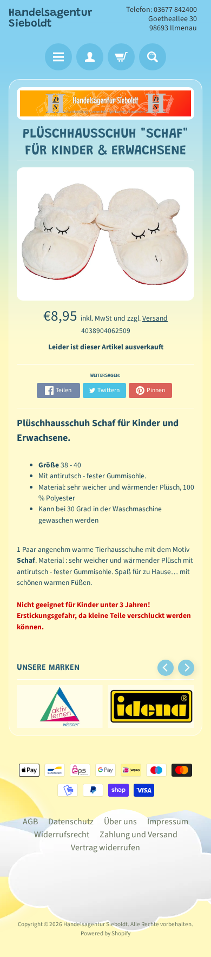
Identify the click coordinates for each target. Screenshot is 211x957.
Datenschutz (71, 822)
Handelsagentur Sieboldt (51, 18)
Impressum (167, 822)
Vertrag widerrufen (105, 848)
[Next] (186, 668)
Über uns (120, 822)
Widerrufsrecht (61, 835)
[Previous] (165, 668)
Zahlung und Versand (138, 835)
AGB (30, 822)
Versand (155, 318)
